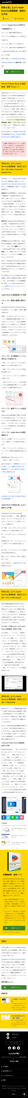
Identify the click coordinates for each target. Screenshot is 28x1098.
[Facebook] (14, 1048)
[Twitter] (18, 1048)
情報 (4, 1080)
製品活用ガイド (7, 1071)
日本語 (13, 1094)
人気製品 (5, 1066)
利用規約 (4, 1086)
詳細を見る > (17, 895)
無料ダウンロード (10, 286)
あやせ (7, 18)
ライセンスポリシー (21, 1086)
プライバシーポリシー (11, 1086)
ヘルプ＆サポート (8, 1075)
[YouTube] (9, 1048)
